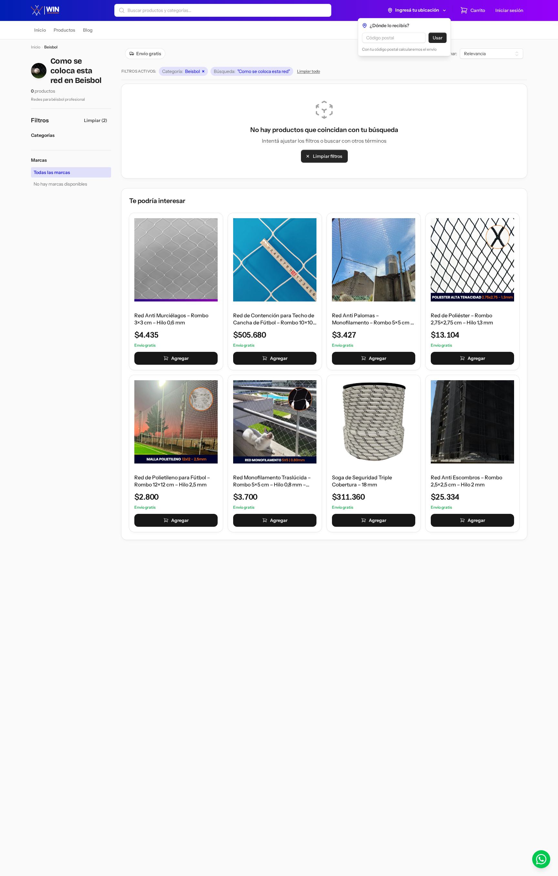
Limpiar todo (308, 71)
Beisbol (183, 71)
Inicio (35, 47)
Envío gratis (148, 53)
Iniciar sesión (509, 10)
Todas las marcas (52, 172)
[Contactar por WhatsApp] (541, 859)
